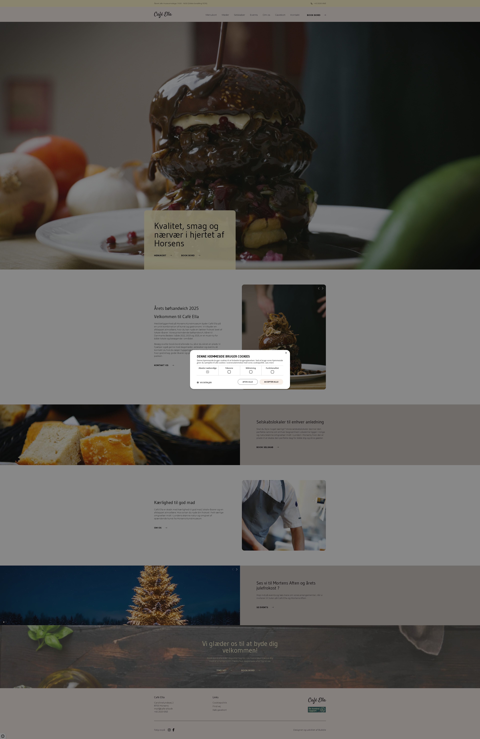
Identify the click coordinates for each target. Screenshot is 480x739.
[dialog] (240, 369)
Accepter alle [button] (271, 382)
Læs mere (269, 362)
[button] (204, 382)
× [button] (286, 353)
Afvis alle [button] (248, 382)
